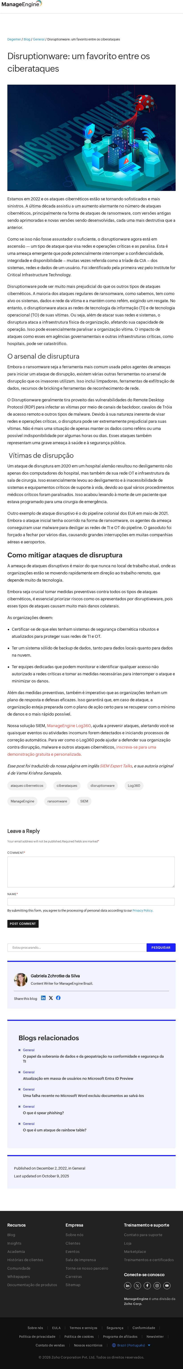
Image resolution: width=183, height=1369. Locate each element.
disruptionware (102, 785)
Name (12, 894)
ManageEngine (22, 801)
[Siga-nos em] (137, 1285)
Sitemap (73, 1285)
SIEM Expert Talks (116, 766)
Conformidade (144, 1327)
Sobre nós (75, 1235)
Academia (16, 1252)
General (78, 1168)
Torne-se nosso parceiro (87, 1268)
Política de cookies (79, 1336)
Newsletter (155, 1336)
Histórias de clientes (25, 1260)
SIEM (84, 801)
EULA (56, 1327)
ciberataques (67, 785)
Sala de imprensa (81, 1260)
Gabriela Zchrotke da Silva (55, 975)
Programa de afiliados (120, 1336)
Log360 (134, 785)
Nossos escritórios (88, 1345)
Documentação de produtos (32, 1285)
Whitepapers (18, 1277)
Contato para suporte (143, 1235)
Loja (128, 1243)
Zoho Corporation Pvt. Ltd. (74, 1357)
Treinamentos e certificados (149, 1260)
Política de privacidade (37, 1336)
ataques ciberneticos (27, 785)
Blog (11, 1235)
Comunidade (19, 1268)
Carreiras (74, 1277)
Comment (15, 852)
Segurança (115, 1327)
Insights (14, 1243)
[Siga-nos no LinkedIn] (127, 1285)
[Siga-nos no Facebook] (147, 1285)
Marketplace (135, 1252)
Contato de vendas (50, 1345)
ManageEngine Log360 (69, 725)
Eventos (73, 1252)
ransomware (57, 801)
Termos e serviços (84, 1327)
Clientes (73, 1243)
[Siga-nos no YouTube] (167, 1285)
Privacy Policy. (143, 910)
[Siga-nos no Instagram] (157, 1285)
